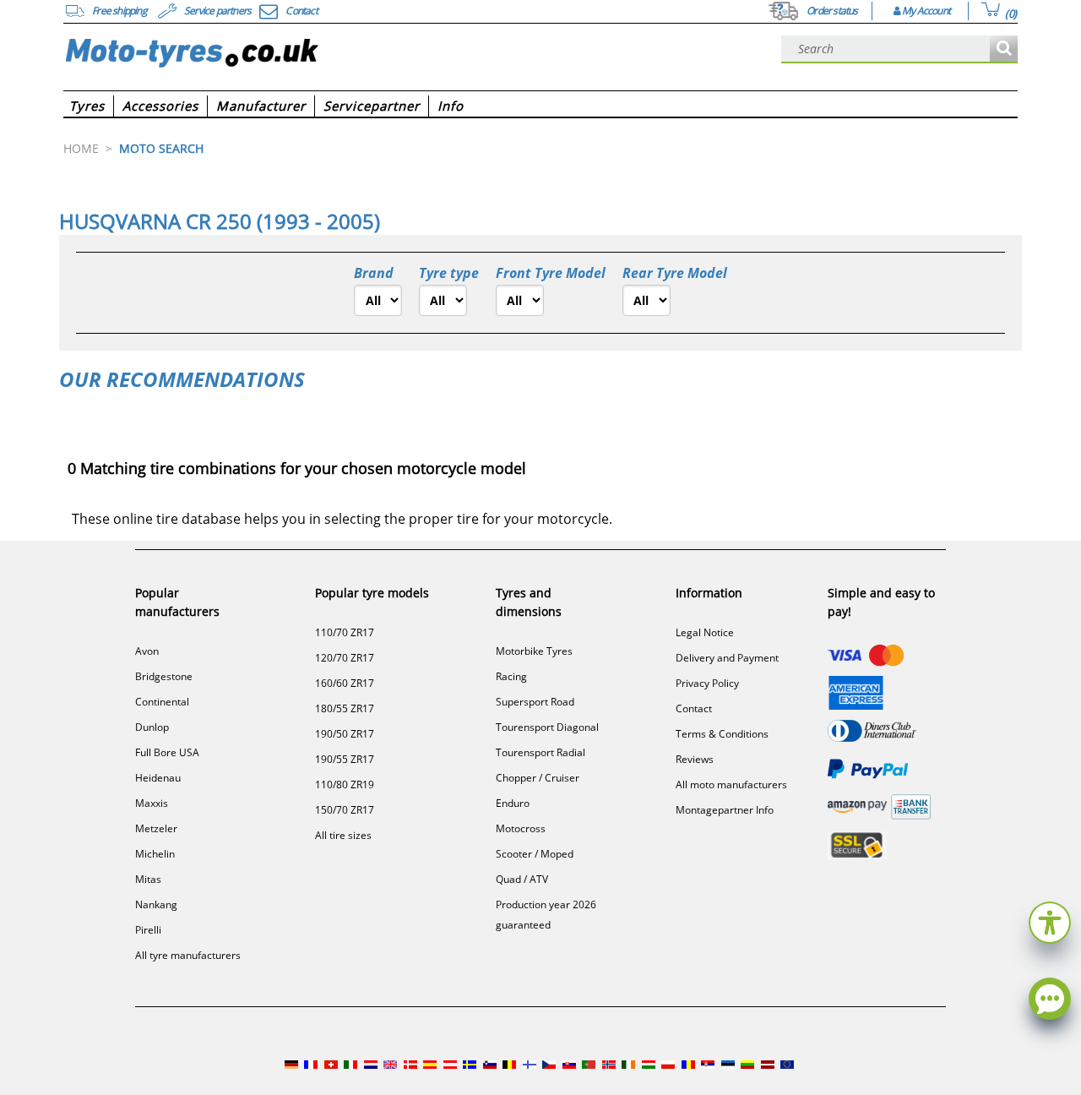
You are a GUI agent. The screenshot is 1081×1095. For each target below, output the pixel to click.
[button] (1050, 920)
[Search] (1004, 49)
